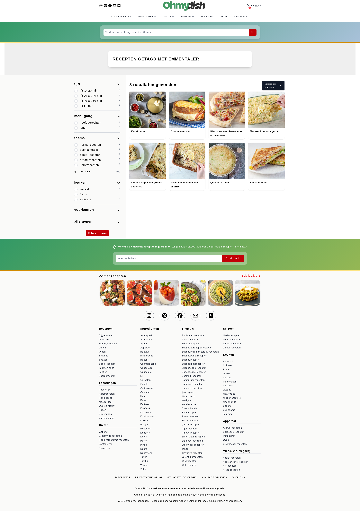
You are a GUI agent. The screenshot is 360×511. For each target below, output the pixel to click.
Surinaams (229, 410)
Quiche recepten (191, 424)
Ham (143, 396)
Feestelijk (104, 390)
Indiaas (227, 377)
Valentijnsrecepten (192, 457)
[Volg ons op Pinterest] (105, 6)
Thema (166, 16)
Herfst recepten (231, 335)
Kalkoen (145, 404)
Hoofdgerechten (108, 343)
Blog (223, 16)
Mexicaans (229, 394)
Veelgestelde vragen (182, 477)
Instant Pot (229, 436)
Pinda (143, 445)
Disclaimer (122, 477)
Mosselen (145, 428)
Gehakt (144, 384)
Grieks (226, 373)
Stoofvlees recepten (193, 445)
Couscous (146, 372)
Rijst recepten (189, 428)
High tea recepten (192, 388)
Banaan (144, 352)
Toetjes (103, 372)
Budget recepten (191, 360)
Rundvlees (146, 453)
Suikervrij (104, 448)
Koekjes (186, 400)
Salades (103, 355)
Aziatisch (228, 361)
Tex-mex (227, 414)
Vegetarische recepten (235, 462)
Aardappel (146, 335)
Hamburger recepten (193, 380)
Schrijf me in (233, 258)
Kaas (143, 400)
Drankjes (104, 339)
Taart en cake (106, 368)
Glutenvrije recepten (110, 436)
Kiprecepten (188, 396)
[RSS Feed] (119, 6)
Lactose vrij (105, 444)
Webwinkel (241, 16)
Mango (144, 424)
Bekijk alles (250, 275)
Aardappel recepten (193, 335)
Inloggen (256, 5)
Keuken (186, 16)
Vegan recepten (232, 458)
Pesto (143, 441)
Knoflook (145, 408)
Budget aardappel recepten (197, 347)
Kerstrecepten (107, 394)
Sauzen (103, 360)
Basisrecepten (190, 339)
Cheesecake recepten (194, 372)
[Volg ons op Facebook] (110, 6)
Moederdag (105, 402)
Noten (143, 436)
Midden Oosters (232, 398)
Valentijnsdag (106, 418)
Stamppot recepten (192, 441)
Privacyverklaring (148, 477)
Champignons (148, 364)
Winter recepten (232, 343)
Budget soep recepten (194, 368)
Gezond (103, 432)
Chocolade (146, 368)
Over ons (238, 477)
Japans (227, 390)
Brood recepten (190, 343)
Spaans (227, 406)
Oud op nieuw (107, 406)
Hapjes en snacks (192, 384)
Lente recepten (231, 339)
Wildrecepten (189, 461)
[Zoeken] (252, 32)
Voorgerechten (107, 376)
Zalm (143, 469)
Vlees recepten (231, 470)
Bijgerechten (106, 335)
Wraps (144, 465)
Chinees (227, 365)
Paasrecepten (189, 412)
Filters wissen (97, 233)
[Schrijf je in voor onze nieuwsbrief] (114, 6)
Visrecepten (230, 466)
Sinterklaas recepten (193, 436)
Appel (143, 343)
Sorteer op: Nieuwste (270, 85)
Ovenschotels (189, 408)
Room (143, 449)
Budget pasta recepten (194, 355)
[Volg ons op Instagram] (101, 6)
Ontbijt (102, 352)
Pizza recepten (190, 420)
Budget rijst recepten (193, 364)
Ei (141, 376)
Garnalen (145, 380)
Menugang (145, 16)
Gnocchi (145, 392)
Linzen (144, 420)
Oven (226, 440)
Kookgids (207, 16)
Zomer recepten (232, 347)
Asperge (145, 347)
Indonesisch (230, 382)
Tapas (185, 449)
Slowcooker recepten (235, 444)
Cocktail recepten (192, 376)
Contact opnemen (214, 477)
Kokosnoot (146, 412)
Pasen (102, 410)
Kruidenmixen (189, 404)
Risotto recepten (191, 433)
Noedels (145, 433)
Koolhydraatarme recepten (114, 440)
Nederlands (229, 402)
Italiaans (228, 385)
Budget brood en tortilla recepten (200, 352)
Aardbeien (146, 339)
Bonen (144, 360)
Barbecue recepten (233, 432)
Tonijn (143, 457)
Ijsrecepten (188, 392)
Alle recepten (121, 16)
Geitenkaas (146, 388)
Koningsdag (105, 398)
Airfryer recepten (232, 428)
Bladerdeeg (146, 355)
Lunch (102, 347)
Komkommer (147, 416)
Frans (226, 369)
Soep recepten (107, 364)
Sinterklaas (105, 414)
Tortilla (144, 461)
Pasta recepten (190, 416)
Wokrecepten (189, 465)
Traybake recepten (192, 453)
